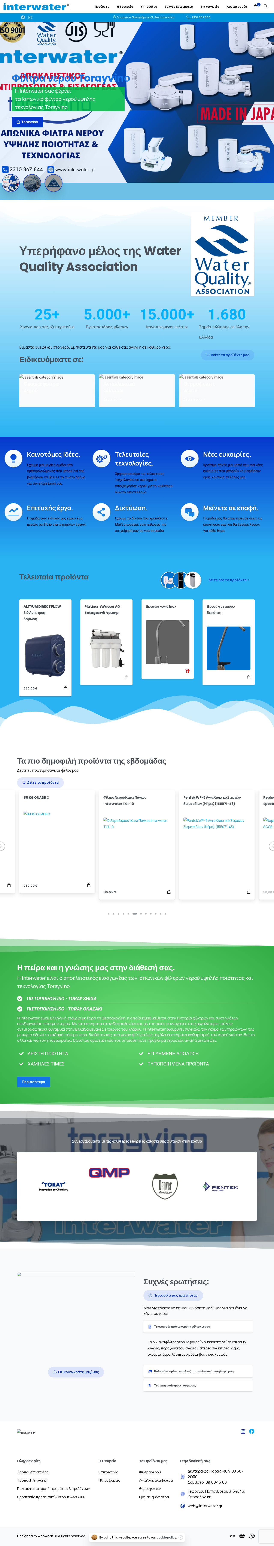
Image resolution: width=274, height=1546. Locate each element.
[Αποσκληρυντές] (192, 580)
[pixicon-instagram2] (243, 1431)
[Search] (266, 6)
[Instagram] (30, 17)
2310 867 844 (200, 17)
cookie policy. (167, 1537)
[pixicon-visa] (232, 1536)
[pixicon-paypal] (252, 1536)
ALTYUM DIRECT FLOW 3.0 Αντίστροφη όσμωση (42, 612)
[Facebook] (23, 17)
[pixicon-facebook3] (251, 1431)
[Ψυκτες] (180, 580)
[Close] (181, 1537)
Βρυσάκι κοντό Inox (161, 606)
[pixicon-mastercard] (242, 1536)
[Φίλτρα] (169, 580)
